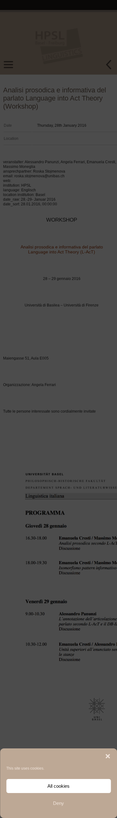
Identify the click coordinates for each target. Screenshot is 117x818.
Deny (58, 803)
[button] (108, 756)
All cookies (58, 786)
